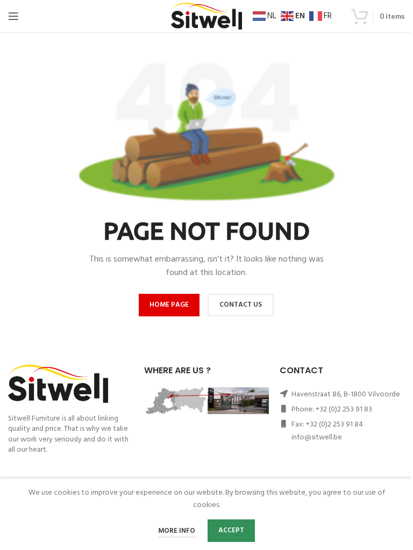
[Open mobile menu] (13, 16)
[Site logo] (206, 16)
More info (177, 531)
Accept (231, 530)
